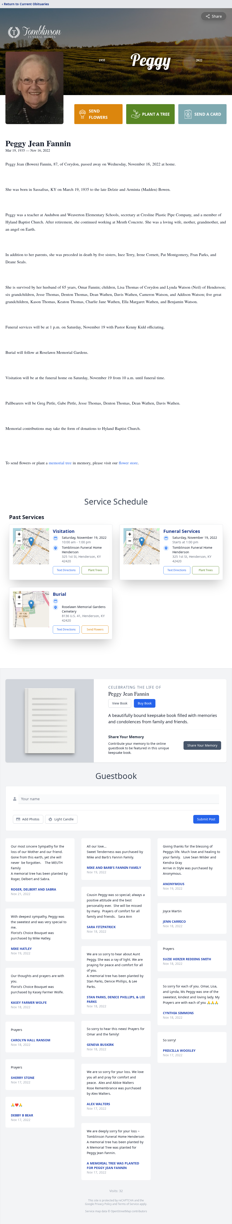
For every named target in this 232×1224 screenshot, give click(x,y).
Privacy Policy (103, 1204)
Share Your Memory (202, 745)
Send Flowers (95, 629)
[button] (31, 541)
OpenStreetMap (121, 1211)
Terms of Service (128, 1204)
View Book (119, 703)
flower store (128, 462)
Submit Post (206, 819)
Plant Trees (95, 570)
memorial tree (60, 462)
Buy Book (145, 703)
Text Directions (66, 570)
